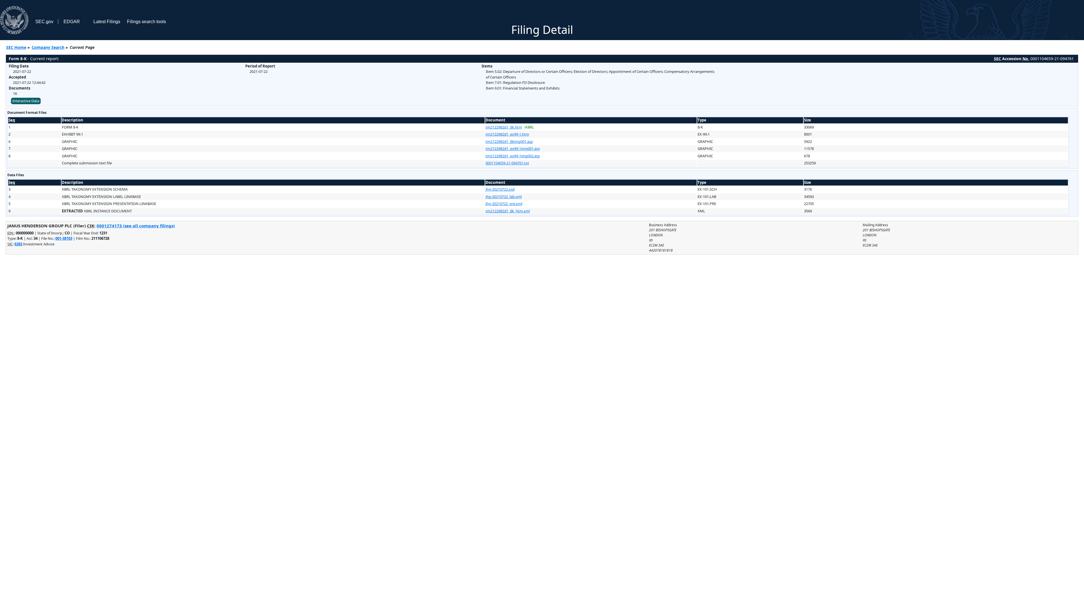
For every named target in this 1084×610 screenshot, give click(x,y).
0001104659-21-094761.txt (507, 162)
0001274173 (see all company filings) (136, 225)
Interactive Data (25, 100)
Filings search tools (146, 21)
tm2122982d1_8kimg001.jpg (509, 141)
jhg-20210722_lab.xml (504, 196)
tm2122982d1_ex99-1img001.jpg (513, 148)
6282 (18, 244)
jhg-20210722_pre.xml (504, 203)
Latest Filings (106, 21)
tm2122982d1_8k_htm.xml (508, 210)
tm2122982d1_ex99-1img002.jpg (513, 155)
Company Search (48, 47)
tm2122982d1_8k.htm (504, 127)
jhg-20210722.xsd (500, 189)
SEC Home (16, 47)
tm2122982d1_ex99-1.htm (507, 134)
